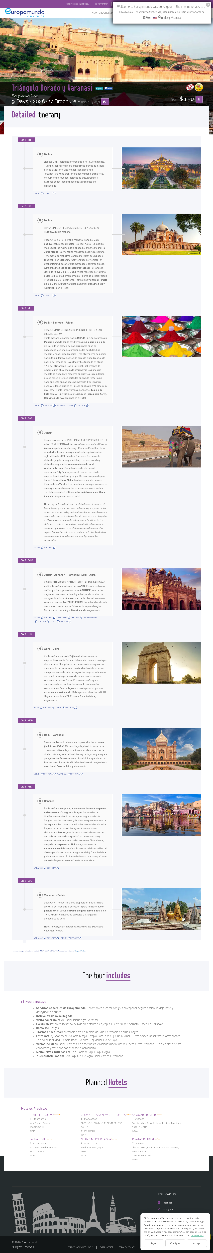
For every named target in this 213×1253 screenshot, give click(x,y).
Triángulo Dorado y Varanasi (53, 87)
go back (100, 88)
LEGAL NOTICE (106, 1247)
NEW (94, 12)
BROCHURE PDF (107, 12)
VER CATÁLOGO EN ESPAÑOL (77, 4)
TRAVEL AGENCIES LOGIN (81, 1247)
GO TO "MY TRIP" (101, 4)
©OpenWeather (80, 951)
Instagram (168, 1209)
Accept (197, 1243)
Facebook (167, 1202)
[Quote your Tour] (199, 99)
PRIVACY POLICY (127, 1247)
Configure (175, 1243)
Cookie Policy (197, 1235)
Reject (154, 1243)
